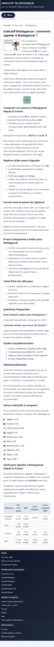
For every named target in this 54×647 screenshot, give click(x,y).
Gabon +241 (12, 454)
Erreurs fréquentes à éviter (21, 358)
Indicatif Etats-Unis (8, 589)
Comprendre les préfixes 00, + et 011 (25, 352)
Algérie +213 (12, 419)
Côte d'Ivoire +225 (15, 428)
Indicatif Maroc (7, 592)
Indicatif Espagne (8, 581)
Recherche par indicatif (10, 561)
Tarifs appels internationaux (12, 620)
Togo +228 (12, 459)
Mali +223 (11, 441)
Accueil (6, 25)
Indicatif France (7, 574)
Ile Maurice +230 (14, 437)
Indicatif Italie (6, 585)
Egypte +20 (12, 432)
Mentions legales (8, 637)
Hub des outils (7, 557)
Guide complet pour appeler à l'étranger (27, 348)
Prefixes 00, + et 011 (9, 605)
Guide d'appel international (12, 601)
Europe (4, 609)
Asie (3, 616)
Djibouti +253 (13, 450)
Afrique (4, 613)
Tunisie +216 (12, 423)
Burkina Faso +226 (15, 445)
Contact (4, 629)
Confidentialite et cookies (11, 633)
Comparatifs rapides (9, 565)
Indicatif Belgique (8, 578)
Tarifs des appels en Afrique (21, 176)
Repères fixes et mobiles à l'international (27, 355)
